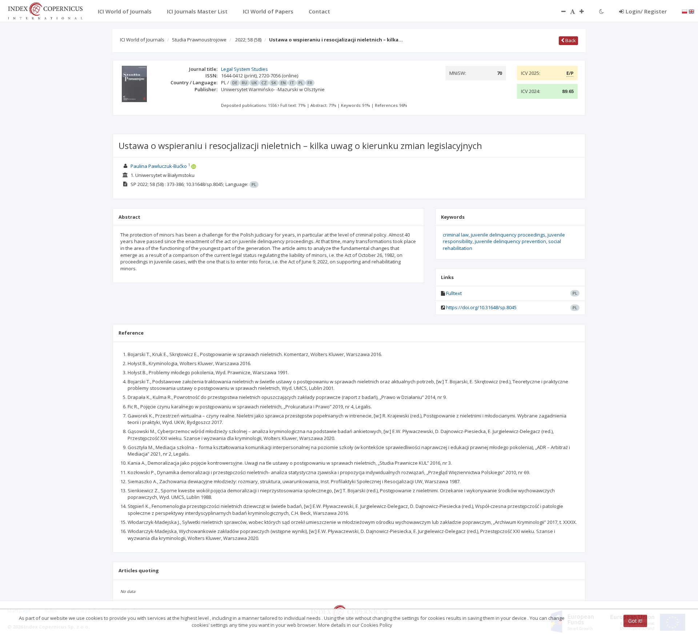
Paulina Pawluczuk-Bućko (159, 166)
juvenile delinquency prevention (510, 241)
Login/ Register (646, 11)
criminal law (456, 234)
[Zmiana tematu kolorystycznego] (601, 11)
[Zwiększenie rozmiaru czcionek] (585, 11)
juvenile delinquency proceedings (508, 234)
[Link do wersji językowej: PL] (684, 11)
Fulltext (454, 293)
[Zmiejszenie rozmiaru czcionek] (560, 11)
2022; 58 (248, 39)
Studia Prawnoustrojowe (199, 39)
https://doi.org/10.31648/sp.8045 (481, 307)
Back (570, 40)
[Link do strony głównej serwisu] (45, 10)
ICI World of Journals (142, 39)
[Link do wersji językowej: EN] (691, 11)
